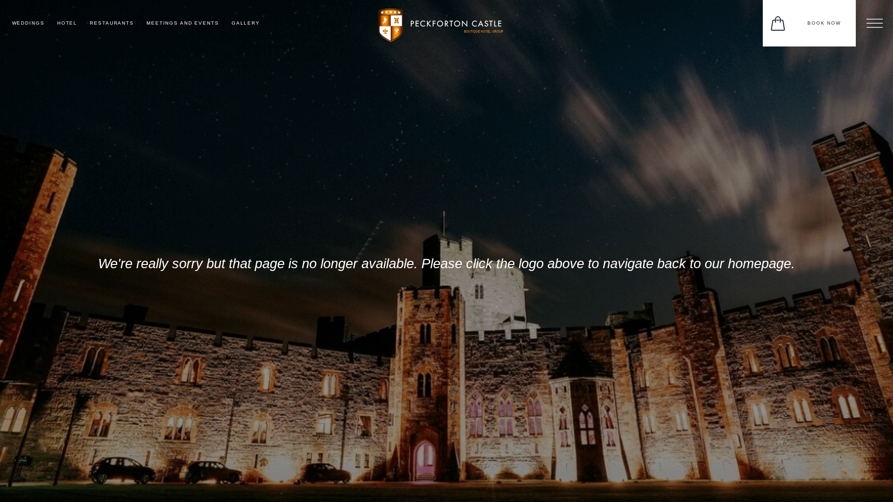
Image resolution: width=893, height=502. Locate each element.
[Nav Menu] (874, 23)
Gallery (246, 23)
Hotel (67, 23)
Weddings (28, 23)
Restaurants (112, 23)
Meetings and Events (183, 23)
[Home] (446, 22)
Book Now (824, 23)
